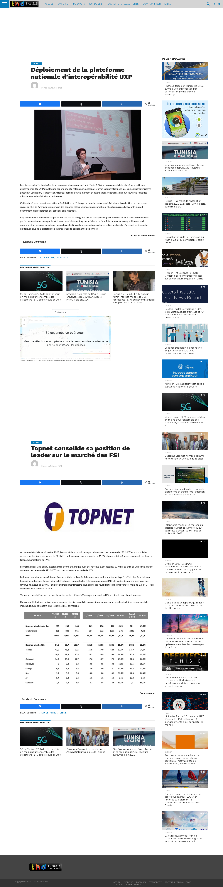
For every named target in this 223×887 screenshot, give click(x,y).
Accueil (49, 4)
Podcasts (79, 4)
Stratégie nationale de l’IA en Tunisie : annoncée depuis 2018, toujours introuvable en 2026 (86, 297)
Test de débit (96, 4)
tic (57, 258)
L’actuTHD (63, 4)
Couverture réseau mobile (123, 4)
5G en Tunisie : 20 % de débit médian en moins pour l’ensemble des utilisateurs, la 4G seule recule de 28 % (40, 297)
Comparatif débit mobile (157, 4)
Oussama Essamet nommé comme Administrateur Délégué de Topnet (86, 750)
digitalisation (46, 258)
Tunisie (64, 258)
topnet (53, 713)
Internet (43, 713)
